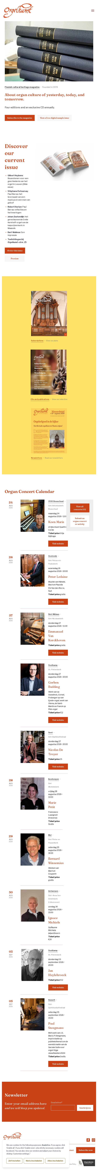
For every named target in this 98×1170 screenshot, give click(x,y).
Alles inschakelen (55, 1161)
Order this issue (15, 250)
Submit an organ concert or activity (80, 521)
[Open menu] (93, 10)
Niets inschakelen (34, 1161)
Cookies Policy (71, 1164)
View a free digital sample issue (54, 118)
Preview (15, 258)
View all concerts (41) (80, 508)
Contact (70, 1150)
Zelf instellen (14, 1161)
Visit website (58, 543)
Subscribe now (86, 1150)
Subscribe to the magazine (19, 118)
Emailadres (56, 1102)
